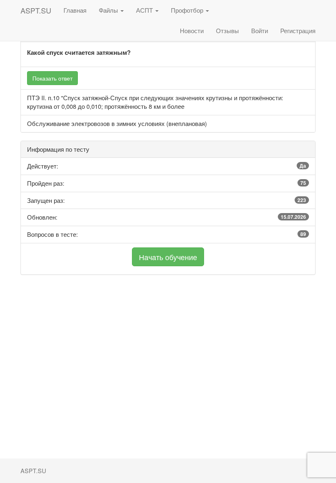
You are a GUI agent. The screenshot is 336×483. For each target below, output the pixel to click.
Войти (259, 30)
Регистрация (298, 30)
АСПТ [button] (145, 10)
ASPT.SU (35, 10)
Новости (192, 30)
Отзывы (227, 30)
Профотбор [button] (188, 10)
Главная (75, 10)
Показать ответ (52, 78)
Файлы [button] (109, 10)
